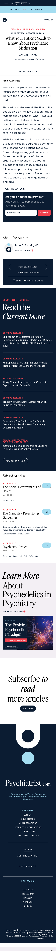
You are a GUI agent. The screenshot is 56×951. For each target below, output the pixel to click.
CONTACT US (28, 831)
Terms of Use (24, 930)
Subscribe (28, 708)
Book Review (17, 33)
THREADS (28, 902)
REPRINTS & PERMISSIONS (28, 827)
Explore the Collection (13, 611)
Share (18, 9)
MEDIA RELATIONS (28, 823)
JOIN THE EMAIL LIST (28, 855)
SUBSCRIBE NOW (28, 866)
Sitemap (40, 938)
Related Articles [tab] (27, 72)
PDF (24, 9)
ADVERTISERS (28, 819)
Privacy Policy (11, 930)
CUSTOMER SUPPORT (28, 835)
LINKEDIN (28, 898)
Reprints (38, 9)
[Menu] (6, 3)
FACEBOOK (28, 889)
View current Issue (15, 461)
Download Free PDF (27, 267)
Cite (30, 9)
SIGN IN (28, 849)
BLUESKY (28, 906)
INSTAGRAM (28, 893)
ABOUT (28, 815)
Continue (44, 212)
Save (11, 9)
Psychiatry (48, 20)
